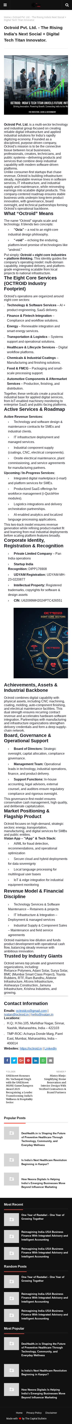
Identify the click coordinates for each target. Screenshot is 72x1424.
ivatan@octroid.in (17, 1014)
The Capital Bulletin (36, 1418)
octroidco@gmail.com (31, 1010)
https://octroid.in (31, 1048)
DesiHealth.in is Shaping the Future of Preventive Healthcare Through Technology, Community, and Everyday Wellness (43, 1139)
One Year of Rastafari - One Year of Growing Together (42, 1217)
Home (7, 17)
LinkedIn (50, 1048)
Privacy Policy (34, 1412)
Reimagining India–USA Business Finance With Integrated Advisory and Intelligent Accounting (44, 1235)
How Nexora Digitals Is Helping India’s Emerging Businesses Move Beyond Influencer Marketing (43, 1183)
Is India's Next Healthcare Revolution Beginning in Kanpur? (44, 1162)
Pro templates (58, 1418)
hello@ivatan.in (42, 1014)
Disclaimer (51, 1412)
